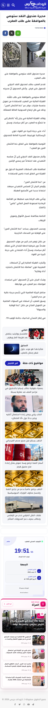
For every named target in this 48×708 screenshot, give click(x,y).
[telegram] (33, 704)
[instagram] (24, 704)
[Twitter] (11, 33)
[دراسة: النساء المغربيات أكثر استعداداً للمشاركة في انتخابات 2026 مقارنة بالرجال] (24, 681)
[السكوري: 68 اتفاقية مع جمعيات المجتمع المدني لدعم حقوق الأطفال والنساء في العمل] (24, 640)
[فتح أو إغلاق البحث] (13, 5)
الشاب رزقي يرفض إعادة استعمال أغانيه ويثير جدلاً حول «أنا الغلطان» (24, 416)
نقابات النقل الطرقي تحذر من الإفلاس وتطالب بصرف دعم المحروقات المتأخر (24, 517)
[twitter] (20, 704)
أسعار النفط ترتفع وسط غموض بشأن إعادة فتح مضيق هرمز (24, 465)
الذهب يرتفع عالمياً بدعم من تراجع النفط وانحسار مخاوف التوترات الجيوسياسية (24, 491)
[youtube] (28, 704)
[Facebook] (5, 33)
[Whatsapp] (18, 33)
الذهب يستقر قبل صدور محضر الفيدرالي (24, 441)
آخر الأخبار (13, 363)
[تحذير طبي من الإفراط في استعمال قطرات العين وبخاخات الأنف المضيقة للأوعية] (24, 654)
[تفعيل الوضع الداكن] (3, 5)
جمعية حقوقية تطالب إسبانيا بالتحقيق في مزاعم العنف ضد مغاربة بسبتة (24, 390)
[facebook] (15, 704)
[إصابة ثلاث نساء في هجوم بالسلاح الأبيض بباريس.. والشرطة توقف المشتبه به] (24, 621)
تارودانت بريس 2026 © (12, 699)
